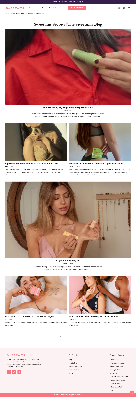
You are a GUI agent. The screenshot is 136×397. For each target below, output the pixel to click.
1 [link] (60, 337)
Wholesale (113, 373)
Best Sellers (73, 363)
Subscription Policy (116, 387)
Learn (71, 373)
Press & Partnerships (117, 380)
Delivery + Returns (116, 366)
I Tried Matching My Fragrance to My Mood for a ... (68, 108)
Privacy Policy (115, 370)
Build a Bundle (77, 8)
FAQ (111, 390)
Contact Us (114, 360)
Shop (70, 360)
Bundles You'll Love (75, 366)
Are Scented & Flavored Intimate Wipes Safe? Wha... (97, 164)
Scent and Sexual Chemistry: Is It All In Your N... (94, 317)
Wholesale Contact (117, 363)
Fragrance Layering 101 (68, 261)
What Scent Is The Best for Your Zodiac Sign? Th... (32, 317)
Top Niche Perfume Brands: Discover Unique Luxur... (32, 164)
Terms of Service (116, 383)
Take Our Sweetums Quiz (119, 377)
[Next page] (75, 337)
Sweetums (64, 395)
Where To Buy (74, 370)
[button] (31, 8)
